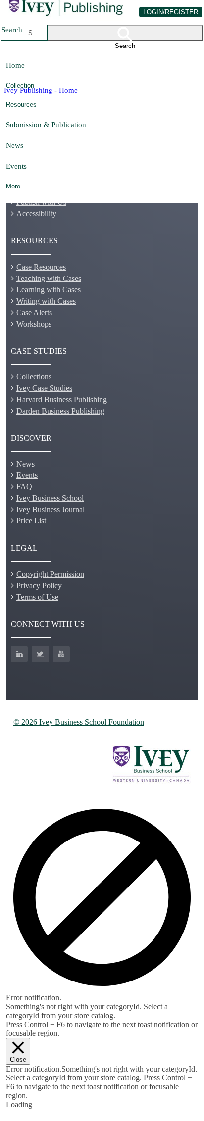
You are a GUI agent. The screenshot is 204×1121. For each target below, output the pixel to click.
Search (11, 29)
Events (16, 166)
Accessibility (36, 213)
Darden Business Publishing (60, 411)
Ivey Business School (50, 498)
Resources (21, 104)
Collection (20, 85)
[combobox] (30, 32)
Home (15, 65)
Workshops (33, 324)
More (13, 186)
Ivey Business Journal (50, 509)
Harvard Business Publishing (61, 399)
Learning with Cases (48, 289)
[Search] (125, 33)
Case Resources (41, 267)
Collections (33, 377)
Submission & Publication (46, 124)
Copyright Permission (50, 574)
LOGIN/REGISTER (170, 12)
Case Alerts (34, 312)
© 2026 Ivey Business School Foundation (78, 722)
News (14, 145)
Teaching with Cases (48, 278)
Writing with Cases (46, 301)
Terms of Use (37, 597)
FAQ (24, 486)
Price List (31, 520)
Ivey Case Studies (44, 388)
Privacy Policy (39, 585)
